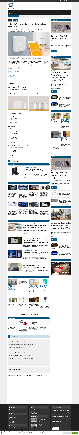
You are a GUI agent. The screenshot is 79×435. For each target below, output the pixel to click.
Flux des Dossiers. (12, 417)
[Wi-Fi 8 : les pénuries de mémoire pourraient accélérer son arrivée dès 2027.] (54, 254)
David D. (28, 263)
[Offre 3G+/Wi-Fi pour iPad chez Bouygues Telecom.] (12, 324)
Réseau (53, 207)
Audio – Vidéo (24, 11)
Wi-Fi (27, 31)
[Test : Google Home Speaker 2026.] (15, 270)
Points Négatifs (15, 80)
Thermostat (33, 286)
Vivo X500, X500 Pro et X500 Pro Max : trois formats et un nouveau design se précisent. (12, 195)
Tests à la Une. (54, 20)
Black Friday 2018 (21, 326)
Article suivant (33, 314)
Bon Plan (46, 285)
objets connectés (17, 11)
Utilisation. (13, 75)
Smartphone (11, 182)
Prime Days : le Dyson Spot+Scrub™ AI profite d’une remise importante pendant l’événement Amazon (35, 170)
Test (42, 29)
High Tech (30, 11)
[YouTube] (64, 0)
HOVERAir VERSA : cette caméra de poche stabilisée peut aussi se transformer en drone (64, 194)
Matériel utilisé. (13, 74)
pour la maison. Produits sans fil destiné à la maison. (66, 120)
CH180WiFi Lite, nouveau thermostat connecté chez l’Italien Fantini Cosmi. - (25, 350)
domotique (18, 29)
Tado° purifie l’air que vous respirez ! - (17, 347)
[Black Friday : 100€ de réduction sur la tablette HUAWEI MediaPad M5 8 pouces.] (23, 324)
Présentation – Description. (14, 71)
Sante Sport (43, 11)
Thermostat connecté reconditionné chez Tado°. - (20, 363)
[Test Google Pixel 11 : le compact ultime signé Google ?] (61, 32)
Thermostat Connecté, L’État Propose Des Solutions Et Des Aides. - (23, 361)
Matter (66, 138)
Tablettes (20, 328)
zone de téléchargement (14, 0)
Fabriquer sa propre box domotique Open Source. (22, 305)
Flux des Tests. (12, 418)
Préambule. (11, 69)
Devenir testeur (12, 411)
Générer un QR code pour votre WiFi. (16, 427)
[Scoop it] (70, 0)
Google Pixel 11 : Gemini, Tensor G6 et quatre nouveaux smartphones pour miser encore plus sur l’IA (23, 196)
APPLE (12, 285)
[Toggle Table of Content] (18, 68)
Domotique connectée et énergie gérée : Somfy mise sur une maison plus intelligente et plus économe (56, 122)
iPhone (11, 287)
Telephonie (10, 11)
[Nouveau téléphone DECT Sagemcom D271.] (45, 324)
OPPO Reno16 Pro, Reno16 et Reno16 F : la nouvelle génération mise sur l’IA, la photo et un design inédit (12, 213)
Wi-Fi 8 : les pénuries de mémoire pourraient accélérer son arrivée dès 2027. (65, 254)
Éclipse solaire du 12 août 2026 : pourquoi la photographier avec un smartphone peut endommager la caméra (33, 194)
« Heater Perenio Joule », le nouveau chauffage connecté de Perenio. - (23, 358)
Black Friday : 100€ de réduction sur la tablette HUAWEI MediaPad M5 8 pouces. (22, 331)
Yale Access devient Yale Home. (12, 305)
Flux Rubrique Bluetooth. (13, 420)
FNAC (36, 0)
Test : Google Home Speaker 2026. (31, 265)
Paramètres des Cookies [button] (67, 432)
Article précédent (24, 314)
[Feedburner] (68, 0)
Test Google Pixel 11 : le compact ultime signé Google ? (59, 38)
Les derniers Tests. (34, 416)
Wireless (32, 31)
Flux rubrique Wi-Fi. (12, 422)
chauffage (14, 29)
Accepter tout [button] (75, 432)
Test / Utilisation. (12, 72)
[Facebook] (57, 0)
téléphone (38, 29)
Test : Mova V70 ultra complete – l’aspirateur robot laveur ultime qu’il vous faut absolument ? (56, 149)
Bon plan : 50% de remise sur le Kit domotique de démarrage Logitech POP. (44, 289)
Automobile (55, 11)
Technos (20, 0)
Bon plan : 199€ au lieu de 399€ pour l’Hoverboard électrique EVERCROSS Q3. (33, 328)
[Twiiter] (59, 0)
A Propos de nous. (34, 411)
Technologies (57, 145)
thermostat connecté (12, 31)
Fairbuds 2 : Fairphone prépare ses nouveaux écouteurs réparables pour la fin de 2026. (36, 239)
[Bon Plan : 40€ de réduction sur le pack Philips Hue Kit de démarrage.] (45, 301)
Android (9, 285)
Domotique (49, 11)
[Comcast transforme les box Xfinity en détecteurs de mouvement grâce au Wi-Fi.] (61, 219)
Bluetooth (10, 286)
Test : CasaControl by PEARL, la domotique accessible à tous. (12, 292)
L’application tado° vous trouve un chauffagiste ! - (20, 341)
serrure (35, 303)
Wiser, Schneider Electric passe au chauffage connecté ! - (21, 355)
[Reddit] (62, 0)
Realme (44, 208)
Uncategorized (10, 289)
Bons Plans (11, 13)
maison (22, 29)
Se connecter (11, 409)
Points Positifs (15, 79)
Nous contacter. (34, 409)
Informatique (36, 11)
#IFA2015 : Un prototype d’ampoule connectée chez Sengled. (22, 282)
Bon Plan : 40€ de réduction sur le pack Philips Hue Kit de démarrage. (44, 307)
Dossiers (63, 11)
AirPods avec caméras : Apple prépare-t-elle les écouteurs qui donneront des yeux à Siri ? (34, 226)
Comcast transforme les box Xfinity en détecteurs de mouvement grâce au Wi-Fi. (61, 225)
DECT (41, 326)
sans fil (26, 29)
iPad (8, 287)
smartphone (30, 29)
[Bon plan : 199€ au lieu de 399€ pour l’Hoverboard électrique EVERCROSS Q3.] (34, 324)
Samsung (41, 190)
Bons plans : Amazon (27, 0)
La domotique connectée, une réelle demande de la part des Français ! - (24, 344)
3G (8, 326)
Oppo (12, 208)
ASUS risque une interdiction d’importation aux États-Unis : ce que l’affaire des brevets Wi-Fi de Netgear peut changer (61, 247)
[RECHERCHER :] (65, 16)
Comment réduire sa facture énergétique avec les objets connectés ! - (23, 352)
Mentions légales (34, 413)
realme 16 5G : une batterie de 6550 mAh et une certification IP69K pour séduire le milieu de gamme (44, 213)
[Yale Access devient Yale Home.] (12, 301)
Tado (35, 29)
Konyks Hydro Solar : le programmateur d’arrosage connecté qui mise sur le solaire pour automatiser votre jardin (65, 125)
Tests (59, 11)
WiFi (29, 31)
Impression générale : (14, 77)
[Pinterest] (66, 0)
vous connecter (16, 371)
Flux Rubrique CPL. (12, 421)
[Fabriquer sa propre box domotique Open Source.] (23, 301)
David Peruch (14, 57)
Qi (29, 207)
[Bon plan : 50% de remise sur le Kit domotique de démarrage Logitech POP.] (45, 283)
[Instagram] (61, 0)
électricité (42, 304)
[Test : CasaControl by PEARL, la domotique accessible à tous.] (12, 283)
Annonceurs (33, 412)
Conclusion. (11, 76)
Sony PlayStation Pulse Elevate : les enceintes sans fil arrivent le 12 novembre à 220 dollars (35, 253)
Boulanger (32, 0)
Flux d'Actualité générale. (13, 416)
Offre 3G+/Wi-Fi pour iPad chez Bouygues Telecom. (12, 328)
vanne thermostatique (21, 31)
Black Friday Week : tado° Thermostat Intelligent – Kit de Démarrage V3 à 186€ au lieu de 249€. (34, 289)
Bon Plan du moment (12, 164)
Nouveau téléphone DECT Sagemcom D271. (44, 328)
